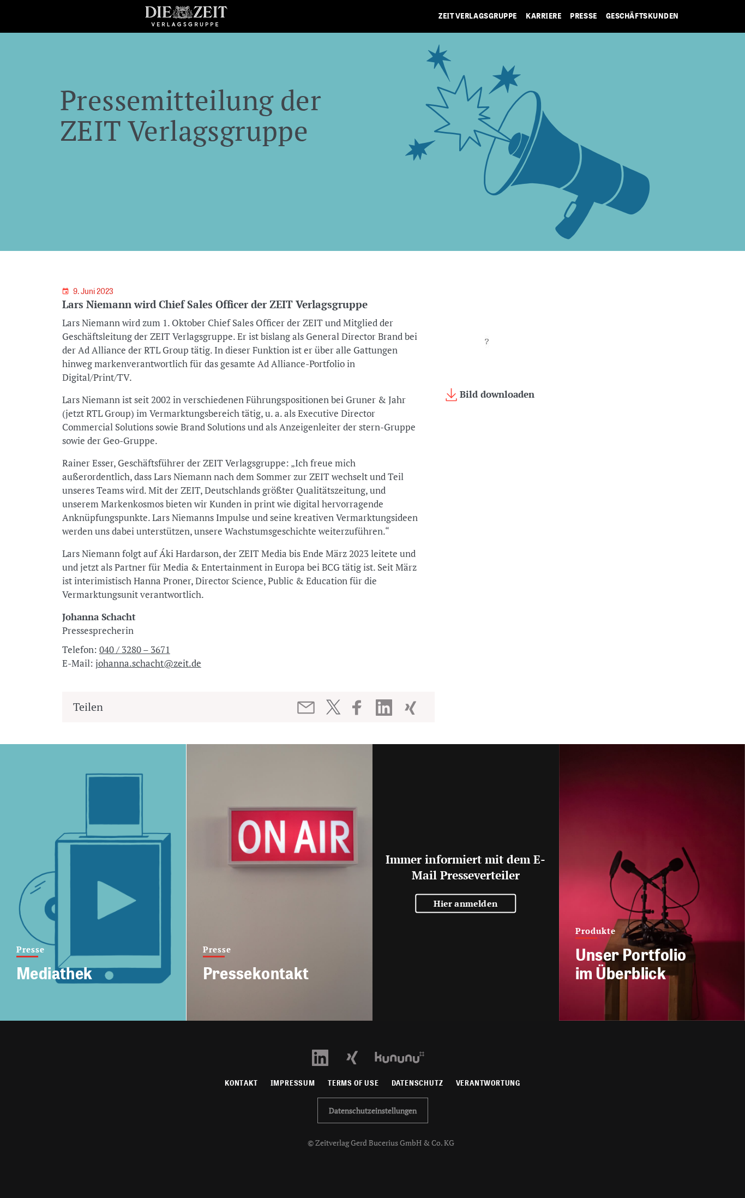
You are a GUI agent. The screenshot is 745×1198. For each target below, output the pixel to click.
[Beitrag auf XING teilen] (411, 707)
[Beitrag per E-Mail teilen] (306, 707)
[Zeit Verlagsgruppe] (186, 16)
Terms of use (353, 1083)
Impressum (293, 1083)
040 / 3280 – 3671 (134, 649)
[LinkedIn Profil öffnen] (326, 1056)
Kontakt (241, 1083)
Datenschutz (417, 1083)
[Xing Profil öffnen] (359, 1056)
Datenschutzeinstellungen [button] (373, 1110)
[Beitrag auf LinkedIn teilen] (385, 707)
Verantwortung (488, 1083)
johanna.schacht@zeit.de (148, 663)
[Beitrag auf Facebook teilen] (361, 707)
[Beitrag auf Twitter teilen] (333, 707)
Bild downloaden (495, 394)
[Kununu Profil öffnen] (405, 1056)
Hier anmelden (465, 903)
